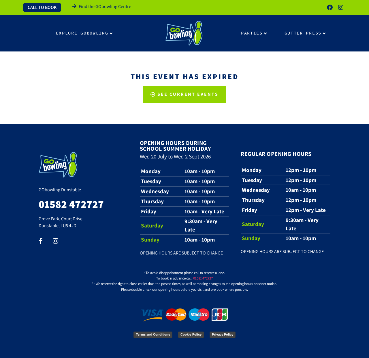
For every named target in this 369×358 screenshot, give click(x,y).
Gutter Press (303, 33)
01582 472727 (203, 278)
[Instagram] (341, 7)
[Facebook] (330, 7)
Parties (252, 33)
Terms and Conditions (153, 334)
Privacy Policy (222, 334)
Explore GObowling (82, 33)
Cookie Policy (191, 334)
